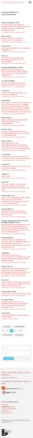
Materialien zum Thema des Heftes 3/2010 (14, 150)
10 (20, 331)
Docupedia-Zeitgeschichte (9, 409)
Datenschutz (13, 378)
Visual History (6, 411)
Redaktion (12, 372)
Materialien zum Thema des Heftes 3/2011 (14, 178)
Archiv (27, 372)
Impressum (5, 378)
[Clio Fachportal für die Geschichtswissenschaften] (9, 394)
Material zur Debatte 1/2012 (10, 319)
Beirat (20, 372)
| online (8, 407)
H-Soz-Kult (5, 404)
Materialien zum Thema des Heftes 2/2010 (14, 160)
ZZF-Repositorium (7, 413)
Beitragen (6, 375)
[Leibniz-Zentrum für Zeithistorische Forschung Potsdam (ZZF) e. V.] (7, 435)
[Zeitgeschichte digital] (13, 389)
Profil (4, 372)
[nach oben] (29, 434)
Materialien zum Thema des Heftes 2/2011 (14, 32)
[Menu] (30, 2)
